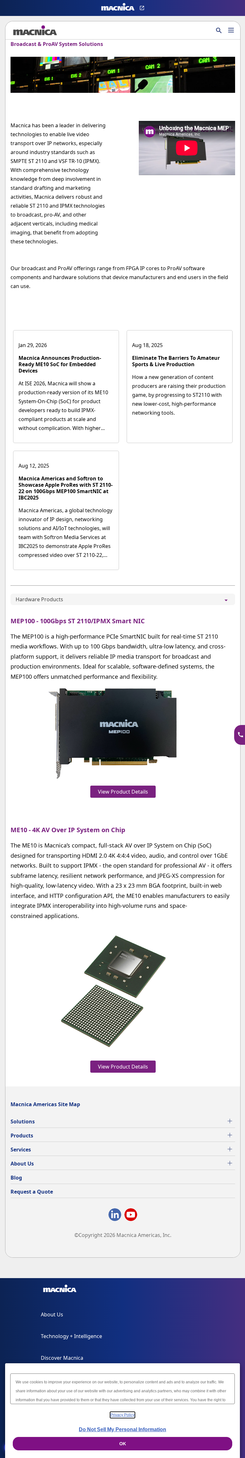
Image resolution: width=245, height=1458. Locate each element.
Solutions (23, 1121)
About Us (22, 1163)
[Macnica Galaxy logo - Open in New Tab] (60, 1289)
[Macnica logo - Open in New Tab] (118, 8)
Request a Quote (32, 1191)
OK (122, 1443)
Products (22, 1135)
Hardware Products (39, 599)
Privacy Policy (122, 1415)
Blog (16, 1177)
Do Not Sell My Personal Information (122, 1429)
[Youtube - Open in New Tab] (130, 1216)
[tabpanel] (123, 843)
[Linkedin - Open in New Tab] (114, 1216)
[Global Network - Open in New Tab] (143, 8)
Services (21, 1149)
